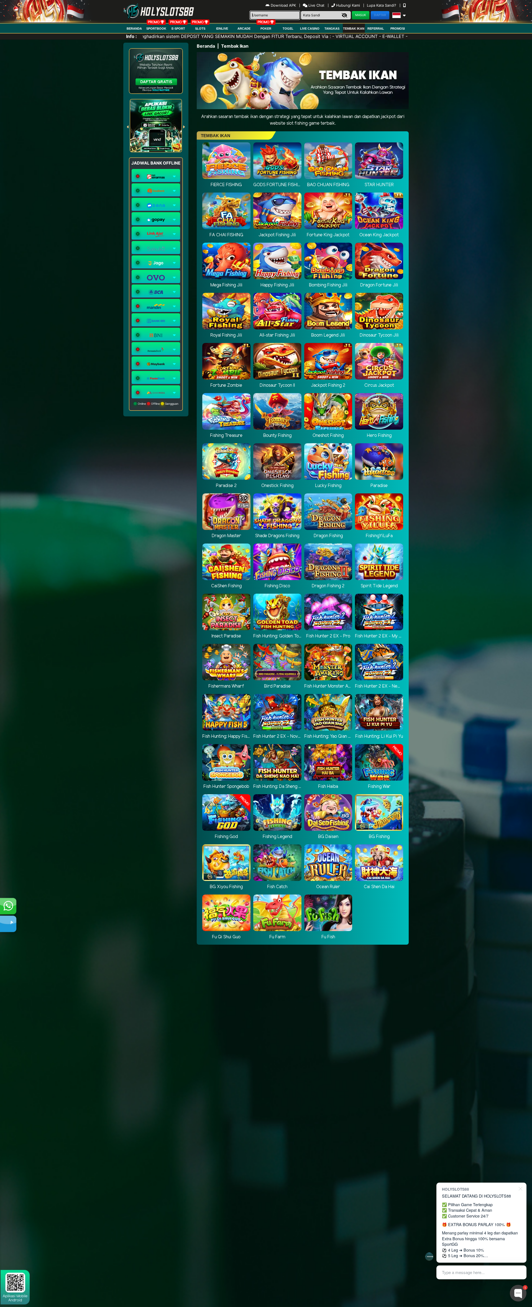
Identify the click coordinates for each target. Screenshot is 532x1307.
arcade (243, 28)
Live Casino (309, 28)
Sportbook (156, 28)
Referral (375, 28)
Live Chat (315, 5)
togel (288, 28)
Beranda (134, 28)
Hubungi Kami (348, 5)
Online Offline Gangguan (157, 403)
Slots (200, 28)
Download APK (283, 5)
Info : (131, 36)
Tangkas (331, 28)
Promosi (397, 28)
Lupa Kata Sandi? (382, 5)
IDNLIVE (222, 28)
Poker (265, 28)
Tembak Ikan (353, 28)
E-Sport (178, 28)
